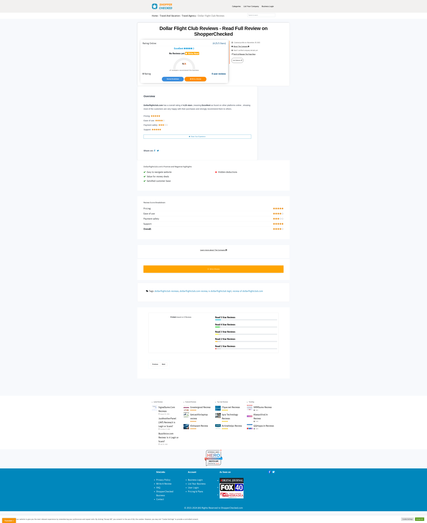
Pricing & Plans (195, 491)
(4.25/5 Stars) (219, 43)
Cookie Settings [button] (407, 519)
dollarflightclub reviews (167, 291)
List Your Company (251, 6)
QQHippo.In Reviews (264, 426)
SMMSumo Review (263, 407)
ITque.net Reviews (231, 407)
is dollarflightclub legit (220, 291)
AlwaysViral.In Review (261, 416)
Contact (160, 499)
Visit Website (236, 60)
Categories (236, 6)
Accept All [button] (419, 519)
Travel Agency (189, 15)
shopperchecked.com (213, 458)
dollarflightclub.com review (193, 291)
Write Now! (193, 53)
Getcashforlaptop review (199, 416)
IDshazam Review (199, 426)
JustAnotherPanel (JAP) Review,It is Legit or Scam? (167, 422)
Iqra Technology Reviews (230, 416)
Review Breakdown (173, 79)
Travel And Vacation (170, 15)
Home (155, 15)
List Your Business (197, 483)
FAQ (158, 487)
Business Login (268, 6)
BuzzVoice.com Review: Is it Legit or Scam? (168, 437)
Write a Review (196, 79)
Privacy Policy (163, 480)
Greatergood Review (200, 407)
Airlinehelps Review (232, 426)
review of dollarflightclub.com (248, 291)
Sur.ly (217, 463)
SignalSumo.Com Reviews (166, 409)
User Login (193, 487)
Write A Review (214, 269)
